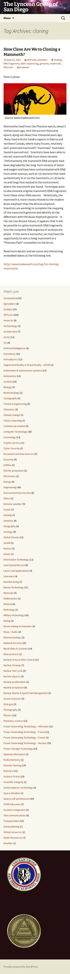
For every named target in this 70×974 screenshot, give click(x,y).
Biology (8, 387)
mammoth (55, 63)
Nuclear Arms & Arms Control (19, 659)
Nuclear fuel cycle (13, 670)
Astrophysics (11, 359)
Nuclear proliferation (15, 682)
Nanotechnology (12, 637)
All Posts (31, 59)
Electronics (10, 476)
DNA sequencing (29, 63)
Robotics (8, 771)
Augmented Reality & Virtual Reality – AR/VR (27, 365)
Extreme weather (13, 504)
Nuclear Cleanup (12, 665)
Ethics (7, 498)
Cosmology (10, 437)
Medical (8, 604)
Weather (8, 843)
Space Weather (12, 793)
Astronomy (9, 353)
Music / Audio (11, 631)
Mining (7, 620)
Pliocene (8, 67)
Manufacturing (11, 581)
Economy (8, 459)
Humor (7, 554)
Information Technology (16, 559)
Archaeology (10, 326)
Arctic (7, 337)
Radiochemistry (12, 759)
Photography (11, 709)
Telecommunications (15, 815)
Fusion (7, 509)
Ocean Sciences (12, 698)
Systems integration (14, 809)
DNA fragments (12, 63)
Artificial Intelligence (14, 348)
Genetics (42, 59)
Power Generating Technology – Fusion (24, 737)
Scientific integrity (13, 782)
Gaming (8, 515)
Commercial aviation (14, 426)
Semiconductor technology (18, 787)
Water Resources (13, 837)
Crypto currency (12, 442)
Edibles (7, 465)
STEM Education (12, 804)
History (7, 548)
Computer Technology (15, 431)
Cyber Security (12, 448)
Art (5, 342)
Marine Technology (14, 587)
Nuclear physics (12, 676)
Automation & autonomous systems (23, 370)
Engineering (10, 487)
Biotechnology (11, 392)
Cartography (10, 398)
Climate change (12, 415)
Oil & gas (8, 704)
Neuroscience (11, 654)
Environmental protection (17, 492)
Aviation (8, 381)
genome (44, 63)
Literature (9, 576)
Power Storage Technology (18, 748)
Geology (8, 531)
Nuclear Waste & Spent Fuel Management (26, 693)
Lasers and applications (16, 570)
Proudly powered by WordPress (21, 966)
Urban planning (11, 826)
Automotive (10, 376)
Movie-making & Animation (18, 626)
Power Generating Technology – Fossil (24, 732)
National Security (13, 643)
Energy (7, 481)
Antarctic (8, 320)
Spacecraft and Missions (17, 798)
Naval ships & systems (16, 648)
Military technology (14, 615)
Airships (8, 309)
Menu (7, 18)
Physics (8, 715)
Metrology (9, 609)
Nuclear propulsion (14, 687)
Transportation (11, 821)
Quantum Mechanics (14, 754)
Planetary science (13, 720)
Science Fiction (12, 776)
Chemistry (9, 409)
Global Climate (11, 537)
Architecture (10, 331)
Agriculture (9, 303)
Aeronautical (10, 298)
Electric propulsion (14, 470)
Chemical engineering (15, 403)
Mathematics (10, 598)
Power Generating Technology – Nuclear (25, 743)
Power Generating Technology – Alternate (26, 726)
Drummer (24, 67)
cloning (58, 59)
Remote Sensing (12, 765)
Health (7, 542)
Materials (8, 593)
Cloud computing (13, 420)
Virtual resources (13, 832)
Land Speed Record (14, 565)
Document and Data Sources (19, 454)
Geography (10, 526)
